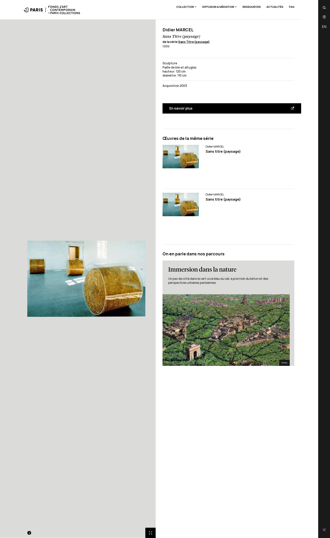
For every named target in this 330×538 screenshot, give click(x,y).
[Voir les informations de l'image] (29, 533)
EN (324, 26)
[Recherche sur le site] (324, 8)
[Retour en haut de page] (324, 530)
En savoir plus (180, 108)
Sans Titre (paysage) (194, 42)
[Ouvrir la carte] (324, 17)
